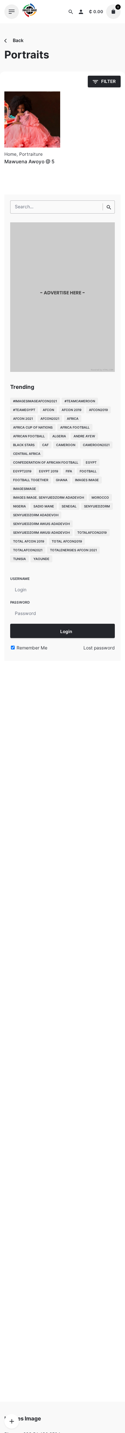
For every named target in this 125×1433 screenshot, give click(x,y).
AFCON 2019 (71, 410)
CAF (45, 445)
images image (87, 480)
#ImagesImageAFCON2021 (35, 401)
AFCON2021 (49, 419)
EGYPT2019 (22, 471)
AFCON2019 (98, 410)
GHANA (61, 480)
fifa (69, 471)
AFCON (48, 410)
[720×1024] (62, 370)
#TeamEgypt (24, 410)
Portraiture (31, 154)
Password (20, 602)
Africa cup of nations (33, 427)
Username (20, 579)
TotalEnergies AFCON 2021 (73, 550)
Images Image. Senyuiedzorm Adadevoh (48, 497)
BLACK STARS (24, 445)
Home (10, 154)
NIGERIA (19, 506)
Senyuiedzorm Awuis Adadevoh (41, 524)
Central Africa (26, 454)
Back (18, 40)
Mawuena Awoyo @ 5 (29, 161)
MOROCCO (100, 497)
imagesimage (24, 489)
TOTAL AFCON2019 (67, 541)
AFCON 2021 (23, 419)
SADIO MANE (43, 506)
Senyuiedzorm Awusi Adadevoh (41, 533)
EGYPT (91, 462)
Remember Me (31, 648)
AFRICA (72, 419)
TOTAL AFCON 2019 (28, 541)
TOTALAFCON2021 (27, 550)
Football (88, 471)
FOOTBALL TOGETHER (30, 480)
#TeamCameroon (80, 401)
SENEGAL (69, 506)
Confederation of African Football (45, 462)
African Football (29, 436)
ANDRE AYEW (84, 436)
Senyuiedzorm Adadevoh (35, 515)
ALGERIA (59, 436)
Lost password (99, 648)
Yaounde (41, 559)
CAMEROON (65, 445)
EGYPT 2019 (48, 471)
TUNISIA (19, 559)
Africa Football (75, 427)
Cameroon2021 (96, 445)
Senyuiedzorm (97, 506)
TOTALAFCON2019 (92, 533)
